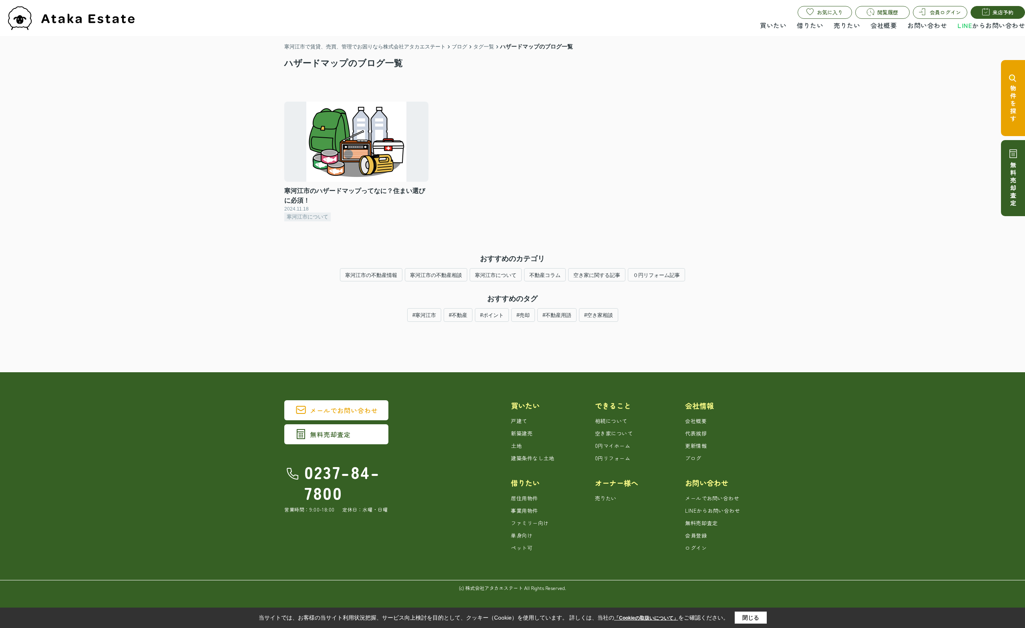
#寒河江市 (424, 315)
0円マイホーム (613, 445)
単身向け (522, 535)
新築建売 (522, 433)
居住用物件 (524, 498)
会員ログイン (945, 12)
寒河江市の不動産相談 (436, 275)
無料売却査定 (330, 434)
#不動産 (458, 315)
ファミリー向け (530, 523)
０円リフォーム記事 (656, 275)
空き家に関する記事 (596, 275)
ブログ (693, 458)
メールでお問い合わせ (344, 410)
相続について (611, 421)
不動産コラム (545, 275)
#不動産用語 (557, 315)
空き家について (614, 433)
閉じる (750, 617)
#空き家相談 (598, 315)
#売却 (523, 315)
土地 (516, 445)
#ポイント (492, 315)
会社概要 (883, 25)
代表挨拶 (696, 433)
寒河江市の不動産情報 (371, 275)
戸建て (519, 421)
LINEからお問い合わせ (712, 510)
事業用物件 (524, 510)
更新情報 (696, 445)
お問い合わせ (927, 25)
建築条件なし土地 (532, 458)
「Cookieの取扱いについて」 (646, 618)
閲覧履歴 (887, 12)
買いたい (773, 25)
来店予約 (1003, 12)
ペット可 (522, 548)
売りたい (847, 25)
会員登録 (696, 535)
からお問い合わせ (991, 25)
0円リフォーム (613, 458)
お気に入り (830, 12)
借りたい (810, 25)
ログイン (696, 548)
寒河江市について (496, 275)
